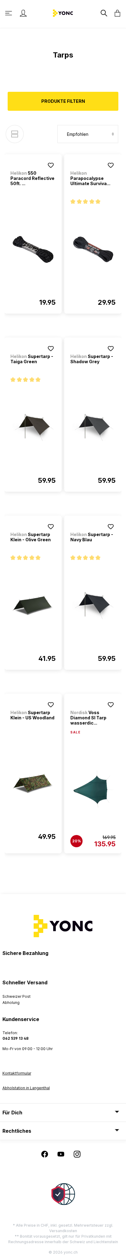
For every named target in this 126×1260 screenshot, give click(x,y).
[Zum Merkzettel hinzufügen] (51, 165)
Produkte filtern (63, 101)
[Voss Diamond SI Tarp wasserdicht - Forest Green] (93, 789)
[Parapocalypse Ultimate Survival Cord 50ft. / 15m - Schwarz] (93, 249)
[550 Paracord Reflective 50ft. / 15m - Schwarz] (33, 249)
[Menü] (9, 13)
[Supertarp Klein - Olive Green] (33, 605)
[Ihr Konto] (23, 13)
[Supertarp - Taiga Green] (33, 427)
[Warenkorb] (115, 13)
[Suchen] (103, 13)
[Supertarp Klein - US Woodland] (33, 783)
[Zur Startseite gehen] (63, 12)
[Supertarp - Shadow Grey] (93, 427)
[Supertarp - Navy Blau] (93, 605)
